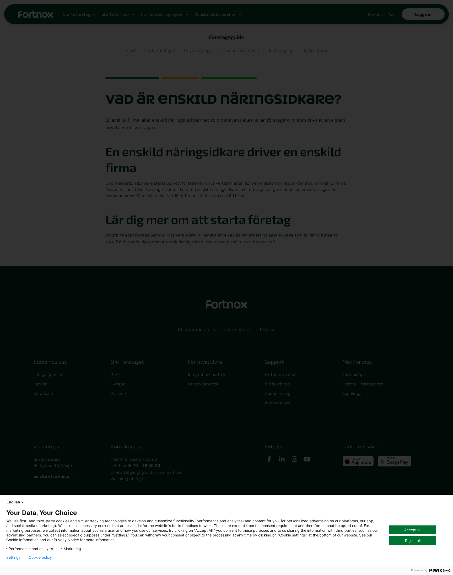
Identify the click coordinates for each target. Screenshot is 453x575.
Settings (13, 557)
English (13, 502)
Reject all (412, 540)
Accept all (412, 530)
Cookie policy (40, 557)
